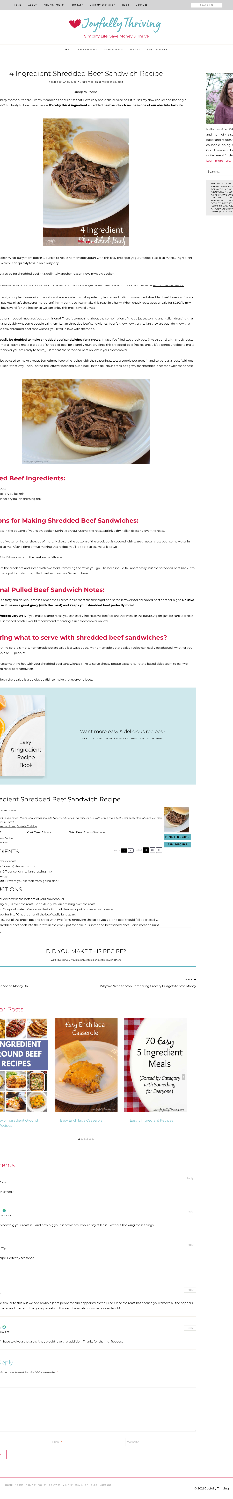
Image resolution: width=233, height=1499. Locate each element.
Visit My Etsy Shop (102, 5)
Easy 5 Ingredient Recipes (151, 1120)
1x (146, 850)
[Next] (183, 1077)
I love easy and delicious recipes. (106, 100)
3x (159, 850)
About (32, 5)
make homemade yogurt (78, 257)
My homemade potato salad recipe (115, 647)
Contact (77, 5)
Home (17, 5)
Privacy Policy (54, 5)
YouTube (142, 5)
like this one (157, 339)
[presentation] (86, 1065)
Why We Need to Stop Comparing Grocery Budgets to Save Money (148, 983)
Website (133, 1442)
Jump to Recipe (86, 92)
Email (57, 1442)
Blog (125, 5)
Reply (190, 1178)
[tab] (79, 1139)
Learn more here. (218, 160)
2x (152, 850)
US (124, 850)
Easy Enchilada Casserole (81, 1120)
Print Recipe (177, 837)
